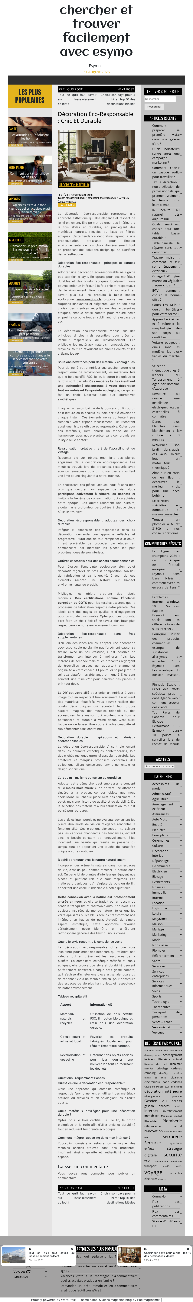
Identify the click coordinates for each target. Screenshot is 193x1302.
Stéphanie (12, 299)
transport (150, 1166)
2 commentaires (15, 302)
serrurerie (172, 1136)
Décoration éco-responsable (103, 198)
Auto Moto (159, 819)
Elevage (157, 877)
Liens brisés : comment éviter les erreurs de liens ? (166, 582)
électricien (151, 1179)
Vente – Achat (162, 1022)
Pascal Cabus (86, 194)
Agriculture (160, 799)
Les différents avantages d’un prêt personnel (30, 332)
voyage (153, 1172)
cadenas (176, 1068)
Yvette (48, 216)
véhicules (176, 1173)
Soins (156, 991)
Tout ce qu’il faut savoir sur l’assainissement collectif (77, 99)
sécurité (173, 1154)
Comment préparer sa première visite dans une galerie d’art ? (166, 135)
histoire (178, 1106)
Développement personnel (163, 1096)
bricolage (162, 1068)
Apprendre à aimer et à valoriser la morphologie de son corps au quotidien (166, 328)
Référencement (163, 956)
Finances (14, 324)
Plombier (158, 950)
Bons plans (16, 167)
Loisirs (157, 913)
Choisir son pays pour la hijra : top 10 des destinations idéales (117, 99)
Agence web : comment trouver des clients (166, 702)
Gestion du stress (163, 1100)
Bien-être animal (170, 1059)
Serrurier (158, 966)
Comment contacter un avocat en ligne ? (30, 175)
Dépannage (160, 861)
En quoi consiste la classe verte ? (30, 291)
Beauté (157, 825)
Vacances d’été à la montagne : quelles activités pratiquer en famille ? (30, 208)
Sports (157, 996)
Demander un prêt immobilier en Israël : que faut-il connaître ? (30, 249)
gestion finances (157, 1106)
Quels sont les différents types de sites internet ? (166, 624)
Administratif (161, 794)
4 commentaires (15, 145)
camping (149, 1073)
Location (158, 903)
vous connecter (92, 1173)
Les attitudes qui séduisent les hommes (30, 136)
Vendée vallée (172, 1166)
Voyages (14, 198)
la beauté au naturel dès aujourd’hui (166, 214)
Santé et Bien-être (173, 1131)
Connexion (160, 1196)
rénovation (153, 1131)
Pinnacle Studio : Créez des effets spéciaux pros (166, 689)
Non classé (160, 945)
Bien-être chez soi (155, 1064)
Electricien (159, 871)
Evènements (161, 882)
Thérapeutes (161, 1007)
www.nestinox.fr (89, 299)
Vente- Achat (161, 1027)
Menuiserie (166, 1116)
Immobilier (15, 239)
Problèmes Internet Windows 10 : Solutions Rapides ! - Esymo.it (166, 606)
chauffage (164, 1073)
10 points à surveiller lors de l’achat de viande (166, 739)
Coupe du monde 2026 (156, 1086)
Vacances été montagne (24, 218)
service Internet (21, 371)
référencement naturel (163, 1126)
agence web (156, 1055)
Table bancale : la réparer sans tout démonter (166, 247)
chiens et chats (155, 1077)
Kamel (49, 181)
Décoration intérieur (74, 184)
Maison (157, 924)
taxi (147, 1161)
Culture (157, 846)
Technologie (160, 1002)
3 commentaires (15, 260)
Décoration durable (76, 198)
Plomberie (172, 1120)
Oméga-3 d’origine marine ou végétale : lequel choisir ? (166, 280)
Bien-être (158, 830)
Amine (10, 369)
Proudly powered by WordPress (53, 1300)
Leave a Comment (67, 205)
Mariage (158, 929)
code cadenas (172, 1082)
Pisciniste (150, 1121)
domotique (176, 1086)
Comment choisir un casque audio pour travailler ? (166, 172)
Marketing (159, 935)
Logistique (159, 908)
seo (146, 1137)
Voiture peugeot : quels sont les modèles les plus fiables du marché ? (166, 351)
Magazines (159, 919)
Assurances (160, 814)
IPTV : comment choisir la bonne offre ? (166, 295)
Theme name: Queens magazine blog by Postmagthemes (119, 1300)
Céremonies (160, 840)
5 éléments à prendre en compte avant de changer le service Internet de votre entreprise (30, 357)
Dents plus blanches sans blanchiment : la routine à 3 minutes (166, 431)
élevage (162, 1179)
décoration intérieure (163, 1091)
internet (151, 1110)
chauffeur (177, 1073)
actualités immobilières (156, 1050)
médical (178, 1116)
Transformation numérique (167, 1161)
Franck (48, 142)
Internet (158, 898)
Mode (156, 940)
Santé (12, 128)
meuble (95, 979)
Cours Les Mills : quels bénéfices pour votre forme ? (166, 309)
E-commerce (161, 866)
